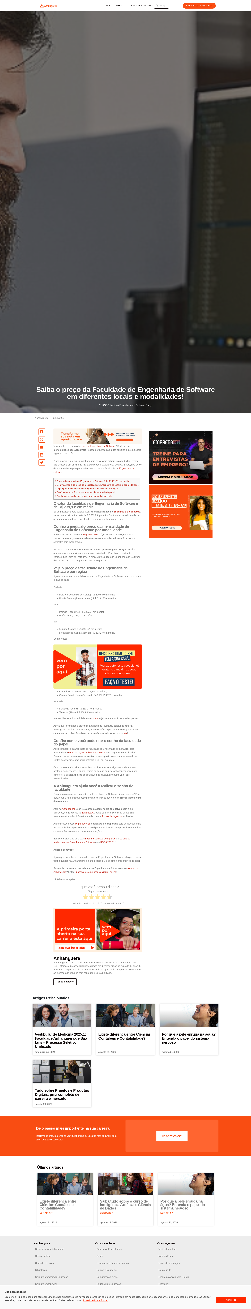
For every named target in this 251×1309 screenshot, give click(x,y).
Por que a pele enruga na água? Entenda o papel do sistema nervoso (189, 1038)
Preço (149, 405)
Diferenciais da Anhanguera (49, 1249)
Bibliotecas (41, 1270)
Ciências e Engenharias (109, 1249)
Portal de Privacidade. (95, 1300)
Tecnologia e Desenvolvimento (112, 1263)
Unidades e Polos (44, 1263)
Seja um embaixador (46, 1284)
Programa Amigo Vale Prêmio (173, 1277)
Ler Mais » (46, 1213)
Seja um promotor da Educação (51, 1277)
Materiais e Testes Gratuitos (140, 5)
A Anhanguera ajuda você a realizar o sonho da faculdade (83, 496)
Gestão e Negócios (106, 1270)
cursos (95, 718)
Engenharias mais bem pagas (100, 838)
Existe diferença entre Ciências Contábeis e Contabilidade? (124, 1036)
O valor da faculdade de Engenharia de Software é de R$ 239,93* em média (92, 481)
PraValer (163, 1284)
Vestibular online (167, 1249)
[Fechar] (244, 1292)
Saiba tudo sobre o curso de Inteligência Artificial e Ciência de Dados (125, 1204)
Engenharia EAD (91, 534)
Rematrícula (164, 1270)
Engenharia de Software (126, 511)
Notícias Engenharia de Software (127, 405)
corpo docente (82, 823)
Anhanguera (68, 809)
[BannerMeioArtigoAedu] (97, 666)
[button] (41, 432)
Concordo (231, 1299)
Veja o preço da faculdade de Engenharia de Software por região (86, 488)
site (125, 733)
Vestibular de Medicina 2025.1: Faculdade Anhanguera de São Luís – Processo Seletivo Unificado (61, 1040)
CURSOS (104, 405)
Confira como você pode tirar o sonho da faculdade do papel (84, 492)
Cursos (118, 5)
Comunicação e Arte (107, 1277)
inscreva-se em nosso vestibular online (96, 872)
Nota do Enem (165, 1256)
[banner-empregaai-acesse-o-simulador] (181, 457)
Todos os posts (65, 981)
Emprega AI (88, 812)
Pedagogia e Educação (108, 1284)
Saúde (99, 1256)
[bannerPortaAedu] (97, 929)
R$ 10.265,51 (107, 842)
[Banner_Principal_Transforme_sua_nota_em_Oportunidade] (97, 436)
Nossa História (43, 1256)
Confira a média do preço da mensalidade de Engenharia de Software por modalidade (97, 485)
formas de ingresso (112, 816)
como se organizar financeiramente (86, 752)
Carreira (106, 5)
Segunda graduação (169, 1263)
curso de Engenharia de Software (97, 446)
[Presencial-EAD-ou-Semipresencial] (181, 511)
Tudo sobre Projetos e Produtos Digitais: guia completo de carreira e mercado (62, 1094)
